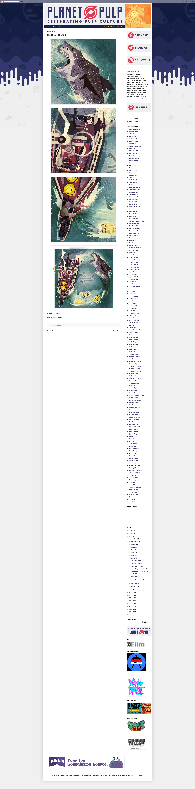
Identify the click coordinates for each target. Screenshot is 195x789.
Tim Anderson (133, 475)
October (134, 539)
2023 (131, 530)
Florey (131, 238)
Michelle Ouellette (135, 378)
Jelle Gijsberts (134, 289)
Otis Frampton (134, 412)
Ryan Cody (132, 439)
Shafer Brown (133, 456)
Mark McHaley (133, 344)
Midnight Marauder (135, 381)
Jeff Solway (133, 284)
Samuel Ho (132, 446)
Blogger (139, 775)
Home (84, 331)
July (132, 547)
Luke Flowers (133, 332)
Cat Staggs (132, 173)
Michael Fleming (134, 368)
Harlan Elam (133, 245)
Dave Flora (132, 209)
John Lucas (133, 306)
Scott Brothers (134, 448)
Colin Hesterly (134, 197)
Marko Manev (133, 352)
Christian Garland (135, 185)
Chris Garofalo (134, 180)
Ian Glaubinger (134, 250)
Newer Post (51, 331)
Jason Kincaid (134, 269)
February (134, 583)
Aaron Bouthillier (135, 129)
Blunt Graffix (133, 160)
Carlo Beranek (134, 170)
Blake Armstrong (134, 156)
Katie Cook (132, 318)
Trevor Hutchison (135, 487)
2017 (131, 595)
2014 (131, 603)
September (135, 541)
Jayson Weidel (134, 119)
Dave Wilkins (133, 218)
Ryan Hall (132, 441)
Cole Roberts (133, 194)
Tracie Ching (133, 485)
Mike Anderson (134, 383)
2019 (131, 590)
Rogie (131, 436)
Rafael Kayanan (134, 417)
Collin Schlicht (54, 313)
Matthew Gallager (135, 361)
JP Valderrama (134, 313)
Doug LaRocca (134, 233)
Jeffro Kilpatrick (134, 286)
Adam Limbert (133, 136)
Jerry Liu (132, 293)
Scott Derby (133, 451)
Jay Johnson (133, 272)
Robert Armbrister (135, 426)
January (134, 586)
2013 (131, 606)
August (133, 544)
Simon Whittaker (134, 465)
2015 (131, 601)
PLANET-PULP (134, 71)
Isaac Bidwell (133, 255)
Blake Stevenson (134, 158)
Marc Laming (133, 337)
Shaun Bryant (133, 460)
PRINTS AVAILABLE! (54, 318)
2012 (131, 609)
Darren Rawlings (134, 206)
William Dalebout (134, 494)
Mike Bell (132, 385)
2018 (131, 592)
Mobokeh (132, 393)
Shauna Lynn (133, 463)
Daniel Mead (133, 204)
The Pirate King (136, 560)
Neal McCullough (135, 400)
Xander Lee (133, 497)
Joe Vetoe (132, 303)
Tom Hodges (133, 480)
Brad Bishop (133, 163)
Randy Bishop (134, 419)
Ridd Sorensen (134, 424)
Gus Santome (133, 243)
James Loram (133, 262)
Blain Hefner (133, 153)
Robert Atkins (133, 429)
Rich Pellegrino (134, 422)
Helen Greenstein (135, 247)
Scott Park (132, 453)
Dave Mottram (133, 214)
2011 (131, 612)
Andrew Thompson (135, 146)
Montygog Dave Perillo (137, 395)
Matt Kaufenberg (134, 356)
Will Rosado (133, 492)
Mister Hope (133, 390)
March (133, 558)
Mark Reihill (133, 349)
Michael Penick (134, 373)
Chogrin (131, 177)
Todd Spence (133, 477)
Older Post (116, 331)
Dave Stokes (133, 216)
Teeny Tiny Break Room (139, 580)
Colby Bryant (133, 192)
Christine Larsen (134, 187)
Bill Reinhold (133, 151)
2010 (131, 614)
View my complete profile (135, 99)
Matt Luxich (133, 359)
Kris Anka (132, 325)
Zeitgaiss (132, 502)
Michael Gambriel (135, 371)
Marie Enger (133, 342)
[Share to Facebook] (58, 325)
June (133, 550)
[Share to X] (56, 325)
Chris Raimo (133, 182)
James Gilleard (134, 257)
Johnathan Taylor (135, 308)
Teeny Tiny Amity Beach (139, 569)
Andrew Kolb (133, 121)
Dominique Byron (135, 231)
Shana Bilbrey (133, 458)
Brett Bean (132, 165)
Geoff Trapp (133, 240)
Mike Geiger (133, 388)
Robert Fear (133, 434)
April (133, 555)
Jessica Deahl (133, 298)
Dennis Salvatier (134, 228)
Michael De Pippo (135, 366)
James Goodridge (135, 260)
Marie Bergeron (134, 339)
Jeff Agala (132, 281)
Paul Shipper (133, 414)
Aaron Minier (133, 131)
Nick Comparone (134, 407)
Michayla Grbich (134, 376)
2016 (131, 598)
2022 (131, 533)
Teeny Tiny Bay (136, 576)
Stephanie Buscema (136, 470)
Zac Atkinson (133, 499)
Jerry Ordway (133, 296)
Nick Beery (132, 405)
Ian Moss (132, 252)
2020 (131, 536)
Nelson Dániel (133, 402)
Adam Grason (133, 134)
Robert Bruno (133, 431)
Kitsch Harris (133, 322)
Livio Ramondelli (134, 330)
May (132, 552)
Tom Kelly (132, 482)
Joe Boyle (132, 301)
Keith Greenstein (134, 320)
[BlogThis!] (54, 325)
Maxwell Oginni (134, 364)
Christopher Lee (134, 189)
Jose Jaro (132, 310)
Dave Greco (133, 211)
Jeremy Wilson (134, 291)
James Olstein (134, 264)
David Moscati (134, 223)
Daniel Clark (133, 202)
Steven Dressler (134, 472)
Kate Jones (133, 315)
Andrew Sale (133, 143)
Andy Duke (132, 148)
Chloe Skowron (134, 175)
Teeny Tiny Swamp (137, 566)
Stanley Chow (133, 468)
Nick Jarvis (132, 410)
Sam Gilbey (133, 443)
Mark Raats (132, 347)
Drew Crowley (133, 235)
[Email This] (52, 325)
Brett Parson (133, 168)
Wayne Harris (133, 489)
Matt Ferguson (134, 354)
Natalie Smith (133, 398)
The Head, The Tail (137, 563)
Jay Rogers (133, 274)
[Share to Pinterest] (60, 325)
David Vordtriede (134, 226)
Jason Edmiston (134, 267)
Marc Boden (133, 335)
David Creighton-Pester (137, 221)
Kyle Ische (132, 327)
